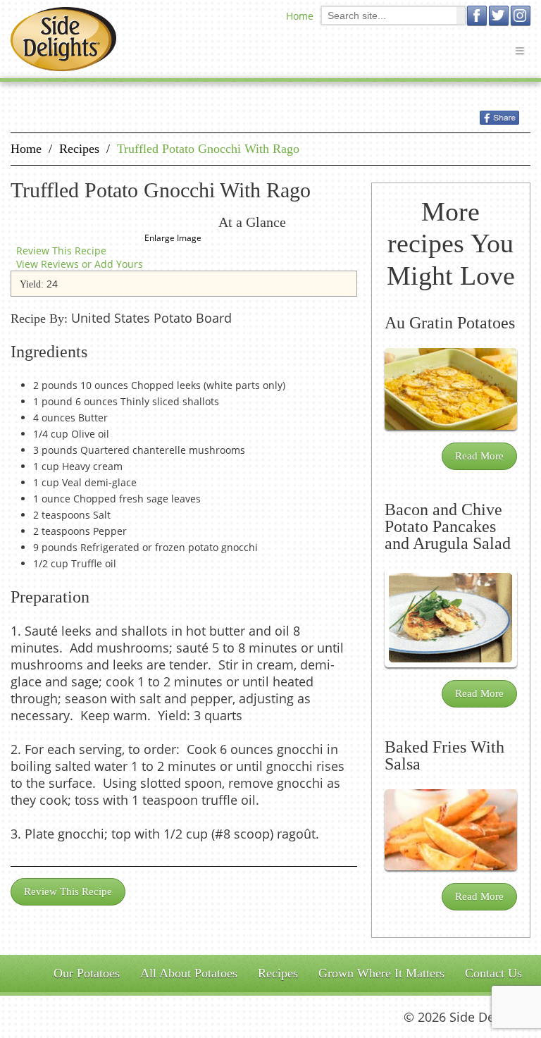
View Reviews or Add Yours (79, 264)
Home (299, 16)
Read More (479, 456)
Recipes (79, 149)
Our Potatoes (87, 973)
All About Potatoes (188, 973)
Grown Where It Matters (381, 973)
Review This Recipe (61, 250)
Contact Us (493, 973)
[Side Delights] (63, 39)
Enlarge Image (172, 238)
